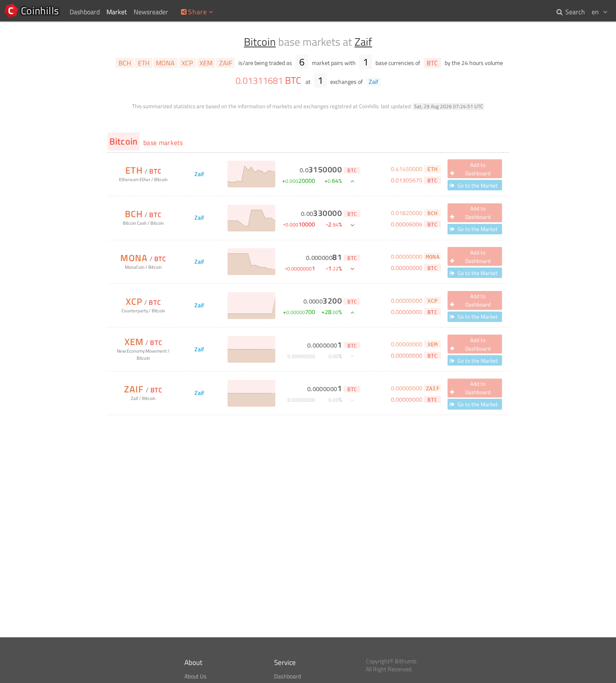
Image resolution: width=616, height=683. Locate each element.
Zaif (363, 42)
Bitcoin (260, 42)
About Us (195, 676)
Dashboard (287, 676)
